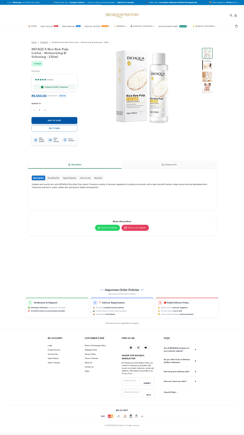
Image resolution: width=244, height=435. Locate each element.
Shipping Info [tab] (171, 165)
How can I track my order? (175, 381)
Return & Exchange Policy (95, 345)
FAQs (87, 371)
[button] (54, 80)
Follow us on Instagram (137, 228)
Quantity (36, 103)
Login (50, 345)
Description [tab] (77, 165)
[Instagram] (138, 347)
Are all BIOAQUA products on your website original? (176, 349)
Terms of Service (91, 358)
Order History (53, 358)
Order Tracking (54, 363)
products (44, 42)
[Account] (235, 15)
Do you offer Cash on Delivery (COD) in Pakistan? (177, 360)
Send (148, 395)
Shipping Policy (91, 350)
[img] (231, 15)
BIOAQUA (36, 71)
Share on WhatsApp (109, 228)
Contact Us (89, 367)
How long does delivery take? (177, 371)
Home (34, 42)
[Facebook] (131, 347)
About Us (88, 363)
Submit (147, 383)
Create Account (54, 350)
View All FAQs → (171, 392)
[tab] (38, 178)
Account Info (53, 354)
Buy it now (54, 128)
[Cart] (237, 26)
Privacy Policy (90, 354)
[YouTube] (145, 347)
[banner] (122, 15)
